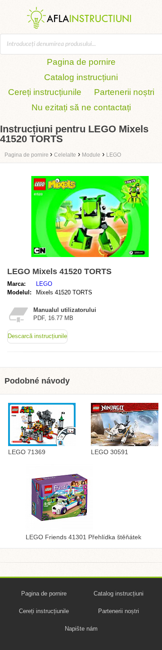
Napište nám (81, 628)
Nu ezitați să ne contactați (81, 107)
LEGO (44, 283)
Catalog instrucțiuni (81, 77)
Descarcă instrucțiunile (37, 336)
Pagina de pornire (81, 62)
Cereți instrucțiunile (44, 92)
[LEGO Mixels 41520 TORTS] (90, 259)
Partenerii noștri (124, 92)
